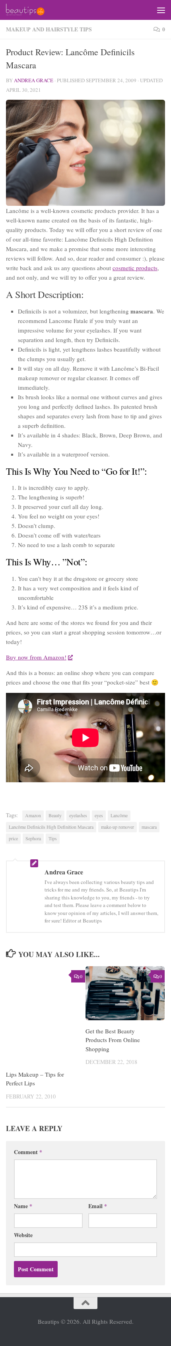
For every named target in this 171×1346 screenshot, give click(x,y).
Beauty (55, 815)
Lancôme (119, 815)
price (13, 838)
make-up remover (117, 827)
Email (97, 1206)
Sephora (33, 838)
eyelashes (78, 815)
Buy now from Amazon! (36, 657)
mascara (149, 827)
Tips (53, 838)
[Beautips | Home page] (31, 10)
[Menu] (161, 10)
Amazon (33, 815)
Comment (28, 1152)
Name (23, 1206)
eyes (99, 815)
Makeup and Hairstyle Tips (49, 29)
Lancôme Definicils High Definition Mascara (51, 827)
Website (23, 1235)
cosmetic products (135, 268)
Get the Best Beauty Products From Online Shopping (113, 1040)
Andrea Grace (33, 80)
